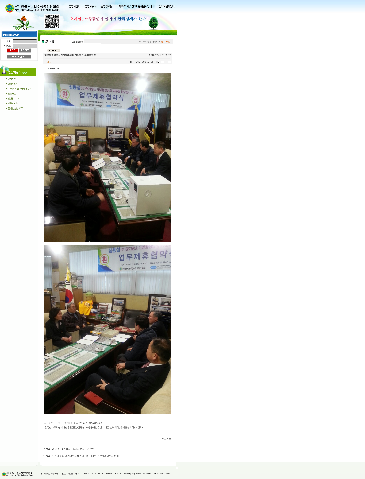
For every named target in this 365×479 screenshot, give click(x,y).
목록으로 (166, 439)
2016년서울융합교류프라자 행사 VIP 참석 (73, 448)
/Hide (53, 68)
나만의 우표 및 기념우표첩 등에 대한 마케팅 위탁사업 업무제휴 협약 (86, 455)
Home (142, 41)
